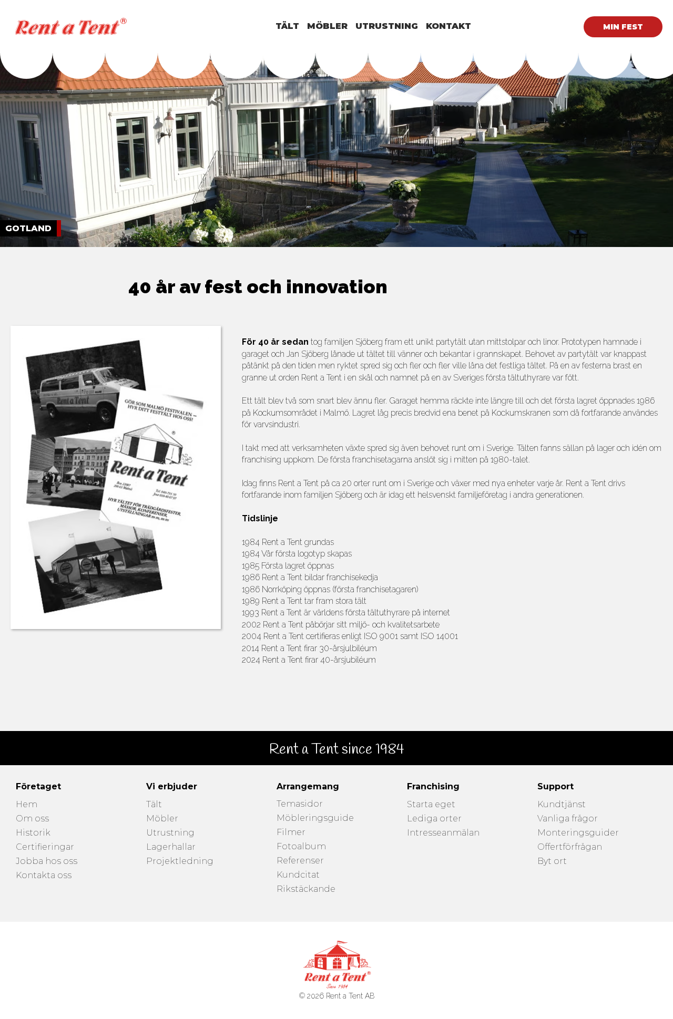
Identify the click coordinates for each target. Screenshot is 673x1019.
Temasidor (300, 804)
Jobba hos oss (46, 861)
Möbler (162, 819)
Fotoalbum (301, 846)
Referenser (300, 861)
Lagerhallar (171, 847)
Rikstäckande (306, 889)
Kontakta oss (44, 875)
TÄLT (287, 26)
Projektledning (179, 861)
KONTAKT (448, 26)
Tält (154, 804)
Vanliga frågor (567, 819)
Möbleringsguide (315, 818)
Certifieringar (45, 847)
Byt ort (552, 861)
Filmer (291, 832)
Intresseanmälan (443, 833)
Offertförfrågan (569, 847)
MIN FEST (623, 27)
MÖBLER (327, 26)
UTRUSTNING (386, 26)
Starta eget (431, 804)
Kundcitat (298, 875)
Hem (26, 804)
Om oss (32, 819)
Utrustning (170, 833)
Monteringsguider (578, 833)
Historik (33, 833)
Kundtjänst (561, 804)
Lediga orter (434, 819)
